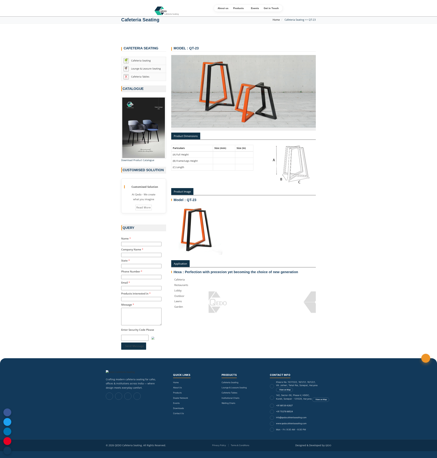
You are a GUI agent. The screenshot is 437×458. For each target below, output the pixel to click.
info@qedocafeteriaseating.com (291, 417)
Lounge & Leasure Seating (145, 68)
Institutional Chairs (230, 398)
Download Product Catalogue (137, 160)
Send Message (134, 346)
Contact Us (178, 413)
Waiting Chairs (228, 403)
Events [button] (255, 8)
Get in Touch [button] (271, 8)
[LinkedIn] (127, 396)
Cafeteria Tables (139, 76)
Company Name (132, 249)
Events (176, 403)
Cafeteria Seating (140, 60)
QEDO (328, 445)
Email (125, 282)
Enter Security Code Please (137, 329)
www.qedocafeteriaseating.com (291, 423)
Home (276, 19)
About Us (177, 387)
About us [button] (223, 8)
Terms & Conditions (240, 445)
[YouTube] (137, 396)
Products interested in (136, 293)
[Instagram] (118, 396)
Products (177, 392)
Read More (143, 207)
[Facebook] (109, 396)
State (125, 260)
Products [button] (238, 8)
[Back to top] (425, 358)
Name (126, 238)
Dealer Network (180, 398)
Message (127, 304)
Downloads (178, 408)
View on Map (285, 390)
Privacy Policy (219, 445)
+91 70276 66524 (284, 411)
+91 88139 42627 (284, 405)
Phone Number (131, 271)
